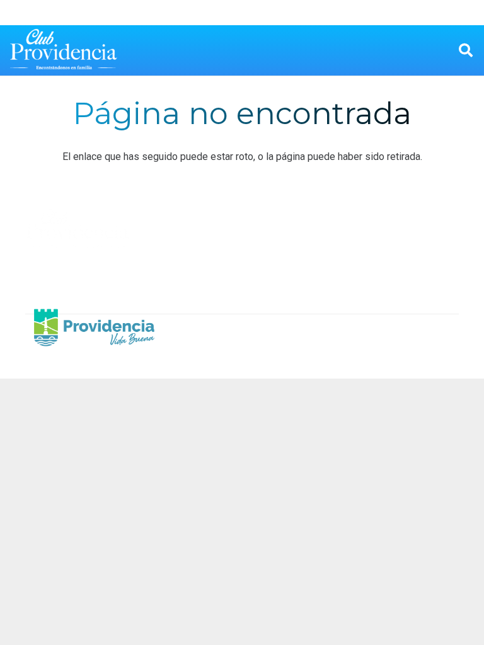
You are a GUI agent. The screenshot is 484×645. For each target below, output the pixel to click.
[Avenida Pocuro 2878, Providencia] (369, 252)
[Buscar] (466, 51)
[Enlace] (63, 50)
